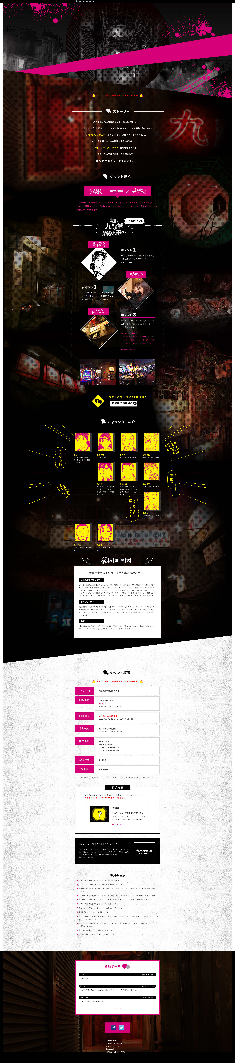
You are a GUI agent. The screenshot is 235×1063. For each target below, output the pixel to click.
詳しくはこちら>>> (86, 857)
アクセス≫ (102, 703)
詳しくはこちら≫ (118, 824)
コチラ (100, 934)
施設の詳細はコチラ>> (128, 350)
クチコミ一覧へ (117, 1008)
